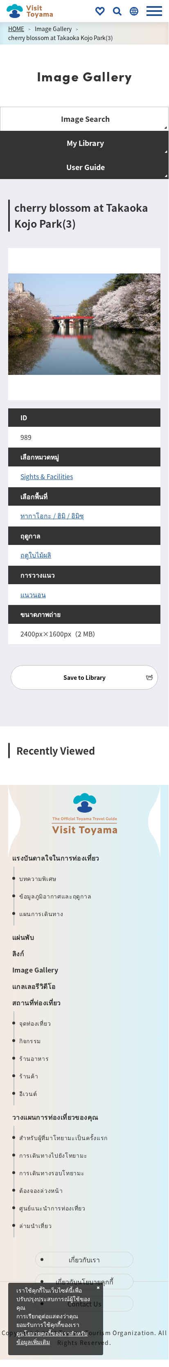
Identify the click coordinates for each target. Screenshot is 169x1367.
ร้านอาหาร (34, 1058)
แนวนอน (33, 594)
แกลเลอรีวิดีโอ (34, 986)
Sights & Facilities (46, 476)
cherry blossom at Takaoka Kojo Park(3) (60, 38)
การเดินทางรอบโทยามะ (52, 1173)
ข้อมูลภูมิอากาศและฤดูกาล (55, 896)
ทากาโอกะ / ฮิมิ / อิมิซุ (52, 515)
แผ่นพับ (23, 937)
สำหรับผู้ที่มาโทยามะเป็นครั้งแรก (63, 1138)
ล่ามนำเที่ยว (35, 1225)
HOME (16, 29)
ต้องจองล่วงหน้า (41, 1190)
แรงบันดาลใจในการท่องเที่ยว (55, 858)
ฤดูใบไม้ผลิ (35, 555)
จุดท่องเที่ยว (35, 1023)
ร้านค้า (28, 1076)
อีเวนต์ (28, 1093)
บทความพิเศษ (37, 878)
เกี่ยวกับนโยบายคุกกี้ (84, 1281)
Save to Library (84, 677)
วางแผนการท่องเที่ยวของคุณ (55, 1117)
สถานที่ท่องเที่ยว (36, 1002)
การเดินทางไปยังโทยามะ (53, 1155)
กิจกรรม (30, 1041)
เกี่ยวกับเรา (84, 1259)
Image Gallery (53, 29)
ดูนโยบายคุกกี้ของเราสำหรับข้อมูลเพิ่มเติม (52, 1338)
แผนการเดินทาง (41, 914)
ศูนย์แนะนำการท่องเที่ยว (52, 1208)
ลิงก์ (18, 953)
